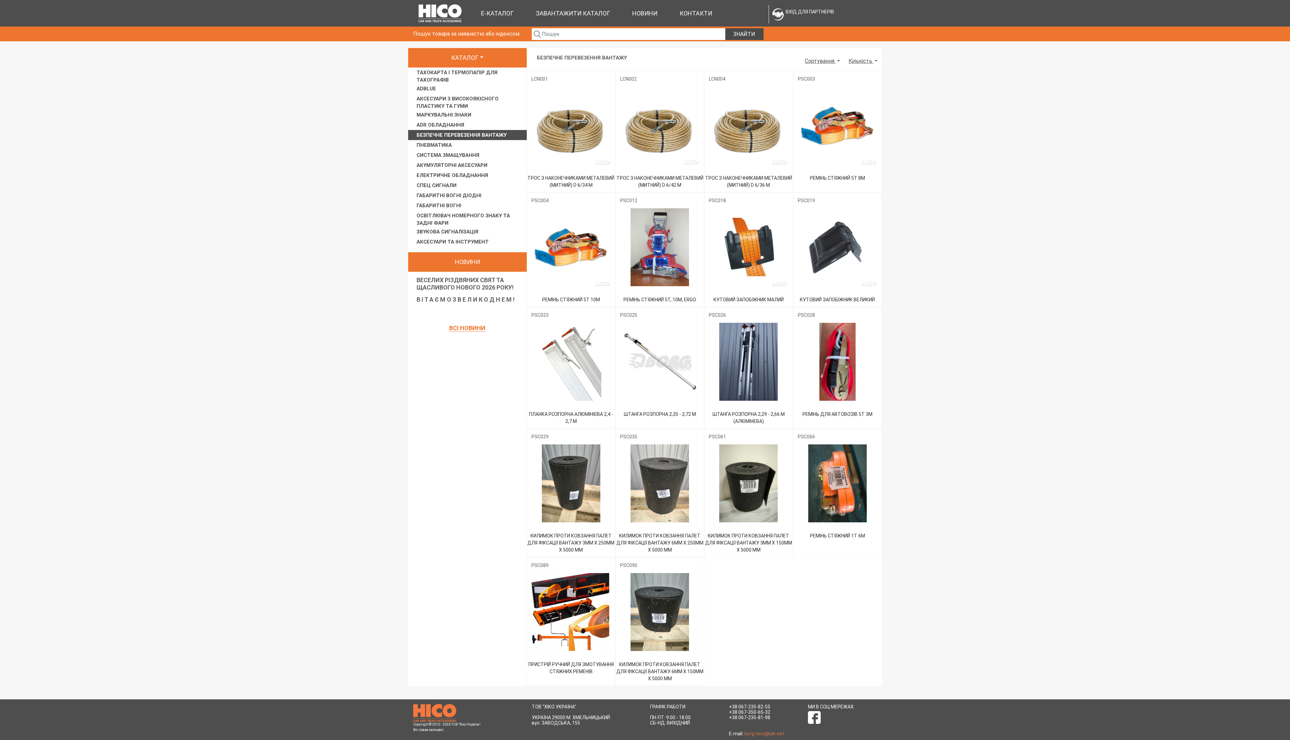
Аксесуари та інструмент (453, 242)
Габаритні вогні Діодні (449, 195)
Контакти (696, 13)
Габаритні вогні (439, 206)
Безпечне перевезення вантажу (462, 135)
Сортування (820, 61)
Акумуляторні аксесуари (452, 165)
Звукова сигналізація (447, 232)
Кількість (861, 61)
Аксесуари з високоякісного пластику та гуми (458, 102)
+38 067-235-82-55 (749, 706)
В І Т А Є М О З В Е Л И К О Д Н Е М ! (466, 299)
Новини (644, 13)
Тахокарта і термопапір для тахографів (457, 76)
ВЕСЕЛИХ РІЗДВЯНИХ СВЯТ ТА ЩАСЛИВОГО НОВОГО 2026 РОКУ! (465, 283)
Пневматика (434, 145)
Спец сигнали (437, 185)
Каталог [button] (464, 57)
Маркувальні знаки (444, 115)
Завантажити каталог (573, 13)
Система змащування (448, 155)
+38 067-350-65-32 (749, 712)
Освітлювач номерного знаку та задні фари (463, 219)
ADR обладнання (440, 125)
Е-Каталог (497, 13)
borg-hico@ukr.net (764, 733)
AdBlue (426, 89)
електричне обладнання (452, 175)
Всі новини (467, 328)
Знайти (744, 34)
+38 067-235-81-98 (749, 717)
